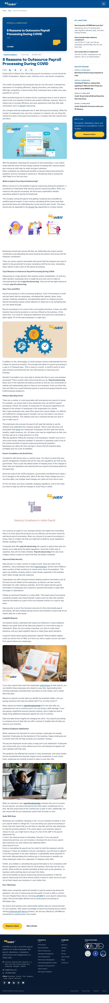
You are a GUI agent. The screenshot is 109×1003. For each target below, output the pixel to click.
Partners (64, 948)
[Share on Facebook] (21, 70)
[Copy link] (31, 70)
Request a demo (12, 926)
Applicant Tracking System (46, 966)
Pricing (63, 954)
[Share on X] (15, 70)
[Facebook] (4, 982)
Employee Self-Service (18, 911)
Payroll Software (43, 948)
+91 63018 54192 (10, 973)
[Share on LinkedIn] (10, 70)
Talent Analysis (42, 969)
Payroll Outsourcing (44, 951)
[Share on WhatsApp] (26, 70)
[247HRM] (11, 4)
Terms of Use (86, 991)
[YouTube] (23, 982)
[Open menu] (103, 3)
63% (25, 362)
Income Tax (33, 207)
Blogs (63, 960)
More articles (32, 926)
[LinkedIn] (14, 982)
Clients (63, 951)
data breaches (41, 567)
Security (96, 991)
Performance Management (46, 960)
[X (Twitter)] (18, 982)
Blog (9, 10)
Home (4, 10)
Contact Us (64, 963)
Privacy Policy (74, 991)
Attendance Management (45, 954)
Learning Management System (47, 963)
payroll (22, 106)
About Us (64, 945)
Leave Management (44, 957)
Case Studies (65, 957)
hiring (18, 429)
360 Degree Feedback (45, 972)
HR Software (42, 945)
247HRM (39, 896)
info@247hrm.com (11, 970)
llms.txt (104, 991)
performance (45, 685)
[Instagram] (9, 982)
